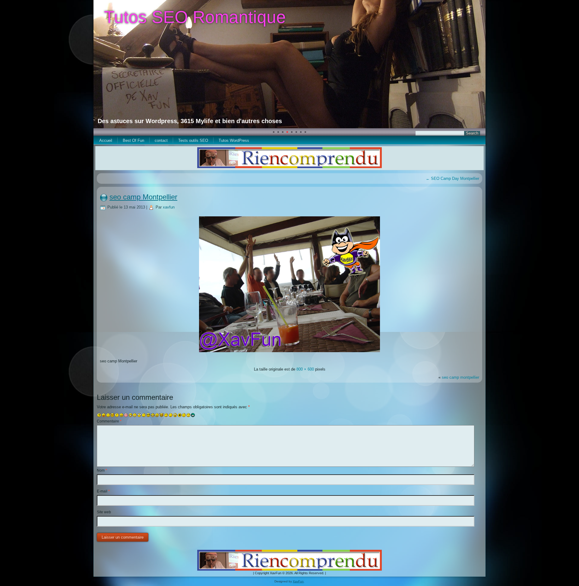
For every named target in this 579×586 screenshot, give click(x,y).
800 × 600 (305, 369)
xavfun (169, 207)
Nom (102, 470)
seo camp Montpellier (143, 197)
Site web (104, 512)
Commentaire (109, 421)
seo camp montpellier (460, 377)
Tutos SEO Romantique (195, 17)
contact (161, 140)
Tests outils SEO (193, 140)
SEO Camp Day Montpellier (452, 178)
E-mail (103, 491)
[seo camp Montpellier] (289, 353)
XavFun (298, 581)
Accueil (105, 140)
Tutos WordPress (234, 140)
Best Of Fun (133, 140)
